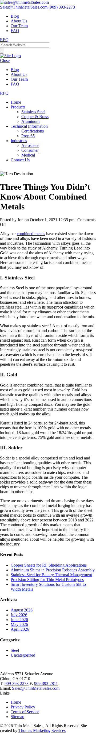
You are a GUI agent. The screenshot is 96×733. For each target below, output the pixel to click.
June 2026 (19, 619)
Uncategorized (23, 655)
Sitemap (17, 716)
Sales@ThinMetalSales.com (35, 688)
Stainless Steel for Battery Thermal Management (51, 574)
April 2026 (20, 629)
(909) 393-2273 (62, 7)
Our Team (19, 26)
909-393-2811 (46, 683)
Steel (15, 650)
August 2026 (22, 610)
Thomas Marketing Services (42, 730)
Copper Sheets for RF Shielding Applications (49, 565)
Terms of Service (25, 711)
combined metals (31, 233)
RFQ (4, 39)
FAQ (15, 30)
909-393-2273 (17, 683)
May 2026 (19, 624)
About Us (19, 21)
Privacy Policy (23, 707)
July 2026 (19, 615)
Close (5, 60)
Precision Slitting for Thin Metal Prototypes (47, 579)
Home (16, 702)
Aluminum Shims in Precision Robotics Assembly (53, 570)
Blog (15, 16)
